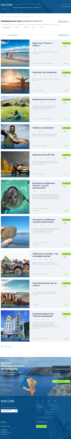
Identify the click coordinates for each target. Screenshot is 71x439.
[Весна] (16, 27)
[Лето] (32, 27)
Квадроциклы (51, 63)
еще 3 (48, 319)
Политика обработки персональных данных (50, 412)
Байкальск (38, 319)
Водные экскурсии (37, 63)
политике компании (60, 377)
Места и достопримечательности (52, 406)
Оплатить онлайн (33, 7)
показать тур (66, 63)
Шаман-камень (50, 225)
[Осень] (41, 27)
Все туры (15, 7)
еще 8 (56, 225)
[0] (39, 4)
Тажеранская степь (48, 158)
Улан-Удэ (34, 131)
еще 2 (55, 75)
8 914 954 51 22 (66, 6)
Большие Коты (35, 158)
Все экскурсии (21, 7)
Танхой (34, 319)
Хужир (46, 48)
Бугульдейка (41, 158)
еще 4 (49, 48)
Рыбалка (40, 90)
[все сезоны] (5, 27)
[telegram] (19, 4)
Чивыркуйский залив (41, 131)
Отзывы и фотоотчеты (49, 414)
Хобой (44, 288)
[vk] (14, 4)
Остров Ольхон (40, 48)
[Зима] (24, 27)
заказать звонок (41, 426)
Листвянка (34, 48)
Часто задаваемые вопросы (51, 404)
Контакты (39, 7)
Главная (2, 16)
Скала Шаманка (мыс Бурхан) (48, 75)
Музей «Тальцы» (35, 102)
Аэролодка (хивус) (37, 210)
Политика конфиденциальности (52, 408)
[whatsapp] (17, 4)
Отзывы (27, 7)
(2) (64, 35)
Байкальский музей (43, 102)
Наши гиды (38, 408)
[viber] (55, 401)
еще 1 (51, 259)
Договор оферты (4, 434)
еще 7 (54, 102)
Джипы (44, 63)
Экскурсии (36, 118)
